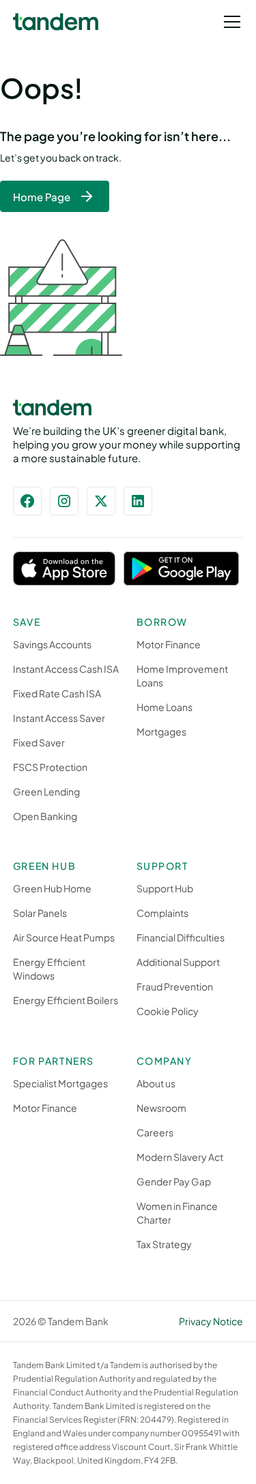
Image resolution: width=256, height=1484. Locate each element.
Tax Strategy (164, 1244)
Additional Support (178, 962)
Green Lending (46, 791)
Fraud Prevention (175, 986)
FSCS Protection (50, 767)
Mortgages (161, 731)
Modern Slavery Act (180, 1157)
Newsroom (161, 1108)
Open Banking (45, 816)
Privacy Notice (211, 1321)
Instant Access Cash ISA (66, 669)
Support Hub (165, 888)
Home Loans (165, 707)
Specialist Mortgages (60, 1083)
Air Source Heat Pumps (64, 937)
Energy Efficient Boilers (65, 1000)
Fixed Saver (39, 742)
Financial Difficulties (181, 937)
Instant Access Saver (59, 718)
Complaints (162, 913)
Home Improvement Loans (182, 675)
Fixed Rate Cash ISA (57, 693)
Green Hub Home (52, 888)
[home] (55, 22)
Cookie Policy (168, 1011)
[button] (229, 21)
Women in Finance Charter (177, 1213)
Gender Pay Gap (174, 1181)
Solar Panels (40, 913)
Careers (155, 1132)
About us (156, 1083)
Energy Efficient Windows (49, 969)
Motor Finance (169, 644)
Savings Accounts (52, 644)
